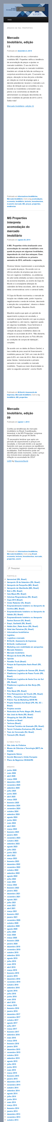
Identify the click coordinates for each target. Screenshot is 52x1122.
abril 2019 (11, 967)
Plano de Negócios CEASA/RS (20, 760)
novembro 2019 (13, 949)
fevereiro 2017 (13, 1031)
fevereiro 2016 (13, 1043)
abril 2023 (11, 855)
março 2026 (12, 779)
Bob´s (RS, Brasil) (14, 591)
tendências (11, 206)
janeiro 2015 (12, 1078)
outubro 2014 (12, 1087)
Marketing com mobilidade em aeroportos (25, 647)
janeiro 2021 (12, 917)
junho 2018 (12, 996)
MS (23, 204)
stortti (18, 559)
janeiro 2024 (12, 834)
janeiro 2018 (12, 1011)
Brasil (34, 554)
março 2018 (12, 1005)
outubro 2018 (12, 984)
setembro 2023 (13, 843)
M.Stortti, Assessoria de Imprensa (21, 641)
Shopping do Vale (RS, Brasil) (20, 717)
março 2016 (12, 1040)
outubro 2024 (12, 811)
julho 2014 (11, 1096)
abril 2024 (11, 826)
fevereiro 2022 (13, 887)
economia (11, 201)
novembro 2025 (13, 785)
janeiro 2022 (12, 890)
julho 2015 (11, 1064)
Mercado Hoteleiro (15, 649)
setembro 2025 (13, 787)
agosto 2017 (12, 1023)
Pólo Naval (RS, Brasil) (17, 691)
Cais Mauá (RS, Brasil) (16, 594)
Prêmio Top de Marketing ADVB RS (22, 699)
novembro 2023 (13, 837)
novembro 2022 (13, 867)
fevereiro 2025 (13, 802)
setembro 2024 (13, 814)
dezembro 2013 (13, 1114)
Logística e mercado (16, 638)
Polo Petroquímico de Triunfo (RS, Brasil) (25, 694)
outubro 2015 (12, 1055)
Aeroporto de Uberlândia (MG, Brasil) (23, 588)
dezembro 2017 (13, 1014)
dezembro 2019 (13, 946)
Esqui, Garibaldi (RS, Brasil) (19, 623)
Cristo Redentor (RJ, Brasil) (19, 602)
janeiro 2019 (12, 976)
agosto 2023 (12, 846)
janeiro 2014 (12, 1111)
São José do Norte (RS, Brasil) (20, 714)
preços (28, 204)
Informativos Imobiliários (27, 196)
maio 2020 (11, 934)
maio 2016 (11, 1037)
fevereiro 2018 (13, 1008)
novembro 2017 (13, 1017)
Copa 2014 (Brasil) (15, 599)
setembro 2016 (13, 1034)
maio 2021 (11, 905)
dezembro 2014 (13, 1081)
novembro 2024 (13, 808)
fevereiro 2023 (13, 861)
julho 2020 (11, 931)
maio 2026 (11, 773)
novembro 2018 (13, 981)
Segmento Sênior (14, 754)
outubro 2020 (12, 923)
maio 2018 (11, 999)
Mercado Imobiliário (15, 199)
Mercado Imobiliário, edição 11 (20, 41)
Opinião (10, 658)
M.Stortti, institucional (16, 644)
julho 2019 (11, 961)
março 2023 (12, 858)
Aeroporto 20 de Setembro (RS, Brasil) (23, 582)
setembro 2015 (13, 1058)
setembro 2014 (13, 1090)
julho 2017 (11, 1025)
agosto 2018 (12, 990)
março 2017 (12, 1028)
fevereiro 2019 (13, 973)
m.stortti (10, 204)
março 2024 (12, 829)
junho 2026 (12, 770)
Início (10, 19)
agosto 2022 (12, 876)
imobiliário (20, 201)
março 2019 (12, 970)
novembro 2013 (13, 1117)
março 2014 (12, 1105)
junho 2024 (12, 820)
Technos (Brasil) (14, 723)
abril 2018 (11, 1002)
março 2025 (12, 799)
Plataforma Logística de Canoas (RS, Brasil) (26, 670)
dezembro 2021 (13, 893)
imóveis (28, 201)
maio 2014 (11, 1102)
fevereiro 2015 (13, 1075)
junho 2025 (12, 793)
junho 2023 (12, 852)
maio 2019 (11, 964)
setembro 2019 (13, 955)
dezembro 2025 (13, 782)
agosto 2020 (12, 929)
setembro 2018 (13, 987)
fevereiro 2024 (13, 832)
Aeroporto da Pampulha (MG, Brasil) (22, 585)
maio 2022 (11, 881)
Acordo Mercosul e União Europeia (22, 757)
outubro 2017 (12, 1020)
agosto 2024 (12, 817)
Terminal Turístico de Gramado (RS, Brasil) (25, 726)
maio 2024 (11, 823)
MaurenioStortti (21, 461)
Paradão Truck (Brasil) (16, 661)
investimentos (37, 201)
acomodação (37, 199)
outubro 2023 (12, 840)
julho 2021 (11, 902)
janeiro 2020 (12, 943)
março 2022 (12, 884)
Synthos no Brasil (14, 720)
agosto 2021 (12, 899)
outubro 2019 (12, 952)
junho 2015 (12, 1067)
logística (10, 635)
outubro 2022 (12, 870)
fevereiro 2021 (13, 914)
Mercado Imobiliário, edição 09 (20, 413)
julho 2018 (11, 993)
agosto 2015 (12, 1061)
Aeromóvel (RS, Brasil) (17, 579)
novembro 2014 (13, 1084)
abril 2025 (11, 796)
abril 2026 (11, 776)
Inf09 (9, 461)
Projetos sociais (14, 708)
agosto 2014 (12, 1093)
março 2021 (12, 911)
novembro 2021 (13, 896)
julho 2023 (11, 849)
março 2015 (12, 1072)
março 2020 (12, 937)
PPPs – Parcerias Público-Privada (21, 696)
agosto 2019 (12, 958)
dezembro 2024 (13, 805)
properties (36, 204)
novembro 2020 (13, 920)
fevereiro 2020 (13, 940)
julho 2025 (11, 790)
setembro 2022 (13, 873)
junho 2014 (12, 1099)
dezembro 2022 (13, 864)
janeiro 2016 (12, 1046)
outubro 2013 (12, 1120)
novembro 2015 (13, 1052)
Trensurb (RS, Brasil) (16, 735)
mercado (18, 204)
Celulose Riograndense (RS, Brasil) (22, 597)
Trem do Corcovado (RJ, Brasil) (20, 732)
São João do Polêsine (16, 745)
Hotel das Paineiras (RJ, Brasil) (20, 629)
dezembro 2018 (13, 978)
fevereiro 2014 (13, 1108)
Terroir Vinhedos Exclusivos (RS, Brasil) (24, 729)
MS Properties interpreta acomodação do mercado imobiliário (18, 226)
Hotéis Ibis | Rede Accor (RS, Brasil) (22, 626)
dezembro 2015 (13, 1049)
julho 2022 (11, 879)
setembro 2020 (13, 926)
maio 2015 (11, 1070)
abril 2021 (11, 908)
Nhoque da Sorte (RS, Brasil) (19, 655)
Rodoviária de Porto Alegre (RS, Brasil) (24, 711)
